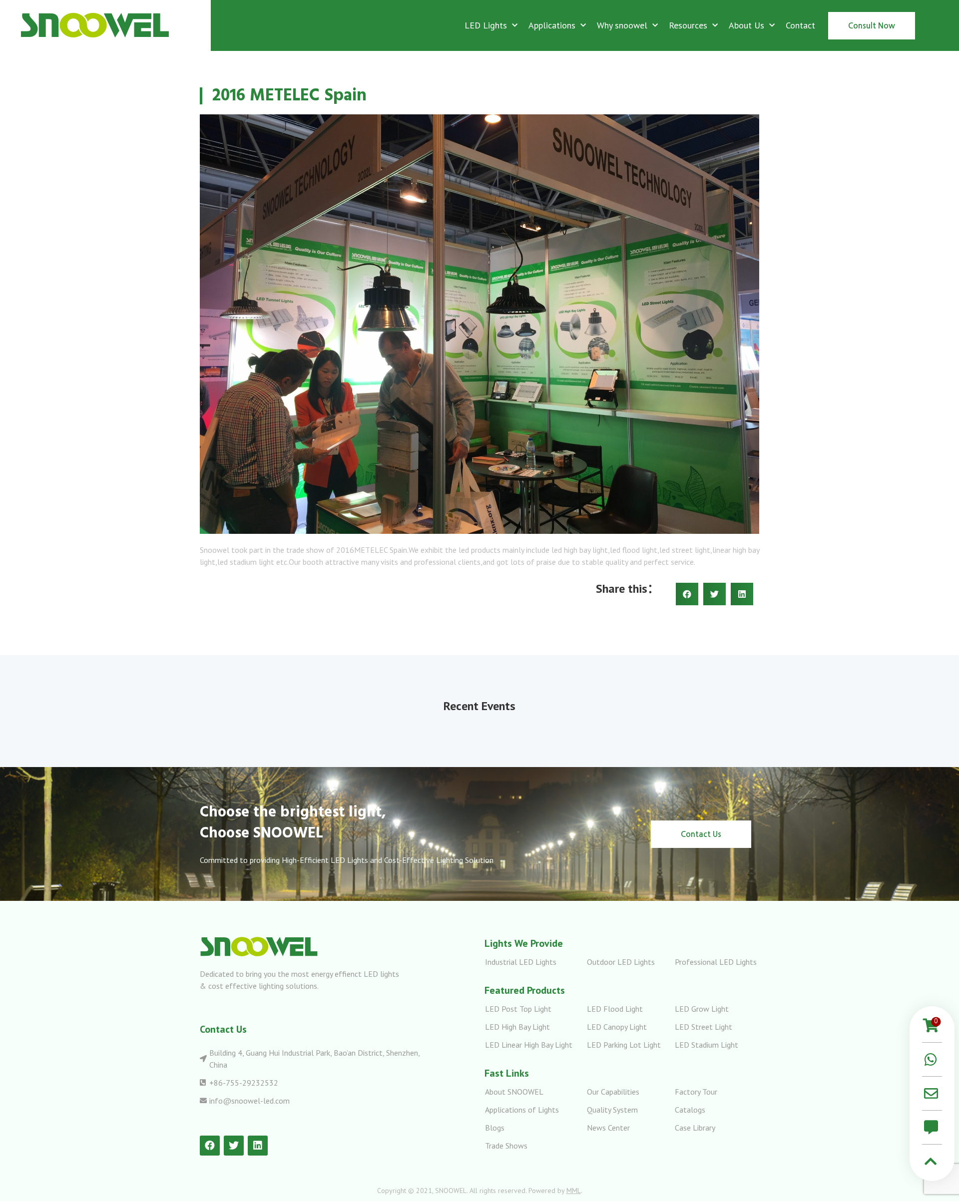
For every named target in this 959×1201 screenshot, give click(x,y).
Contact (800, 25)
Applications (551, 25)
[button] (871, 25)
